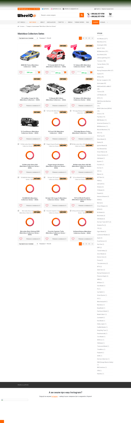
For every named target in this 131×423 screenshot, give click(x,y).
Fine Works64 (101, 148)
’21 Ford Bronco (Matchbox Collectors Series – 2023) (30, 132)
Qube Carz (100, 269)
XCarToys (100, 136)
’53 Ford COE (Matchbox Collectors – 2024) (56, 132)
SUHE (98, 355)
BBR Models (100, 120)
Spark (98, 238)
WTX (98, 266)
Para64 (99, 193)
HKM (98, 279)
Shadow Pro (100, 225)
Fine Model (100, 320)
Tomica (99, 91)
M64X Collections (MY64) (104, 108)
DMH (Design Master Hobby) (105, 362)
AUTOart (99, 177)
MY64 (98, 209)
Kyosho (99, 161)
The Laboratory (101, 263)
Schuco (99, 113)
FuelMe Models (101, 327)
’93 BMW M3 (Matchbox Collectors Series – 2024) (29, 199)
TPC (98, 228)
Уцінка (99, 73)
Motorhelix (100, 215)
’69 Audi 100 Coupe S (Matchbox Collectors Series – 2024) (56, 199)
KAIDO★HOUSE (51, 22)
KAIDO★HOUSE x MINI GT (104, 86)
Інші (87, 22)
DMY (98, 247)
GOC (98, 171)
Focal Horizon (101, 241)
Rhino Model (100, 139)
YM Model (100, 343)
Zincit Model (100, 254)
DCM (98, 199)
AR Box (99, 77)
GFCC (98, 98)
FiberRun (99, 373)
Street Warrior (101, 152)
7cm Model (100, 336)
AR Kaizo (99, 282)
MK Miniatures (101, 126)
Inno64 (70, 22)
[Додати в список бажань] (21, 72)
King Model (100, 308)
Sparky (99, 142)
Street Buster (101, 295)
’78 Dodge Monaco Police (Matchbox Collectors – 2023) (82, 132)
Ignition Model (101, 145)
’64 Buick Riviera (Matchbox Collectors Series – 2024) (82, 232)
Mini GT (42, 22)
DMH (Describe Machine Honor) (104, 102)
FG (98, 289)
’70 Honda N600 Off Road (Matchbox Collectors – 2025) (56, 66)
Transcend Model (102, 346)
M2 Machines (101, 51)
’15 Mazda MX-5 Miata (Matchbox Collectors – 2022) (56, 99)
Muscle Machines (102, 129)
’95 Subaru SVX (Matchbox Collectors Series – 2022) (82, 99)
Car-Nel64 (100, 292)
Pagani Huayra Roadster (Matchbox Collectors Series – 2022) (56, 166)
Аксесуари (100, 83)
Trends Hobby (101, 250)
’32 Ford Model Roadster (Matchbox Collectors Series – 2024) (82, 199)
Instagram (54, 396)
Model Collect (101, 314)
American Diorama (102, 123)
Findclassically (101, 333)
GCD (98, 132)
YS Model (99, 190)
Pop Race (100, 117)
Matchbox (32, 22)
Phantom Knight (101, 276)
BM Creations (101, 367)
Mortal (99, 203)
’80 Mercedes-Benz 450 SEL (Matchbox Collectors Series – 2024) (82, 166)
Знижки (95, 22)
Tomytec (61, 22)
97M (98, 370)
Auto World (100, 54)
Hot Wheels (21, 22)
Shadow (99, 187)
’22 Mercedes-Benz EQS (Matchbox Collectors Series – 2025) (30, 166)
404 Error (99, 340)
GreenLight (100, 45)
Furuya (99, 260)
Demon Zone (100, 257)
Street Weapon (101, 206)
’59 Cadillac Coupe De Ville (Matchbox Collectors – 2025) (30, 99)
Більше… (103, 22)
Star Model (100, 285)
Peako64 (99, 352)
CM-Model (100, 158)
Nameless (100, 305)
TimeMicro (100, 349)
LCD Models (100, 95)
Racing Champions (102, 273)
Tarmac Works (79, 22)
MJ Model (100, 212)
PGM (98, 180)
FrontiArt (99, 164)
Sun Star (99, 244)
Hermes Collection (102, 359)
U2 (98, 298)
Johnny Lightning (102, 57)
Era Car (99, 168)
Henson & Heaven (102, 196)
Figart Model (100, 231)
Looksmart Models (102, 234)
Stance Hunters (101, 155)
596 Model (100, 219)
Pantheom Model (102, 311)
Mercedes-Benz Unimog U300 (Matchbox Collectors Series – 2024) (30, 233)
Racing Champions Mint (104, 70)
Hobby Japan (101, 324)
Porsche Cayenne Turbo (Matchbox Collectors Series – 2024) (56, 233)
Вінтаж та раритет (102, 80)
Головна (22, 26)
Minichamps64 (101, 301)
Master (99, 174)
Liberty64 (99, 184)
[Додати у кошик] (39, 72)
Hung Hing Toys (101, 330)
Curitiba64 (100, 317)
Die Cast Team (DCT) (103, 222)
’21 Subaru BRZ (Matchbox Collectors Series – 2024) (82, 66)
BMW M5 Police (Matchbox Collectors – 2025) (29, 66)
